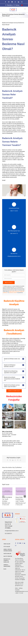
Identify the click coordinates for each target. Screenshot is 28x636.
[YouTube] (20, 543)
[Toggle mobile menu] (25, 9)
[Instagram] (17, 543)
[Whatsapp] (22, 543)
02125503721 (8, 533)
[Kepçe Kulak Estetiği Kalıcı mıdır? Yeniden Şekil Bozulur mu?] (21, 488)
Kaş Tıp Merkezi (17, 467)
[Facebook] (15, 543)
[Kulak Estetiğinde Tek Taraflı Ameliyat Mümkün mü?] (7, 488)
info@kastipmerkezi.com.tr (14, 256)
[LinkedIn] (24, 543)
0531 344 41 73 (14, 233)
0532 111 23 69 (14, 211)
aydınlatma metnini (13, 292)
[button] (14, 359)
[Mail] (15, 545)
